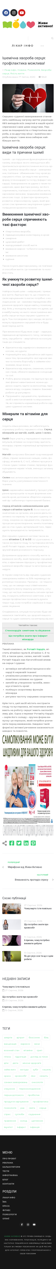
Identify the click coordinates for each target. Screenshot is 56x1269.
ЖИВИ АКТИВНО (12, 1236)
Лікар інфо (10, 70)
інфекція (35, 1127)
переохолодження (29, 1088)
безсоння (34, 1037)
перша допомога (13, 1095)
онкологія (37, 1082)
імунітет (8, 1127)
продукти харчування (16, 1101)
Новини (21, 70)
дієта (15, 1063)
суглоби (19, 1114)
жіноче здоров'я (32, 1063)
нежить (44, 1075)
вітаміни (28, 1050)
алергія (8, 1037)
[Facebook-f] (22, 1224)
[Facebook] (5, 12)
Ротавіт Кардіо (36, 649)
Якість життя (17, 73)
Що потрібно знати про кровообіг (20, 997)
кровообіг (21, 1075)
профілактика (40, 1101)
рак (23, 1108)
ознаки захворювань (15, 1082)
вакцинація (10, 1043)
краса (7, 1075)
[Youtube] (21, 12)
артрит (20, 1037)
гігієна (7, 1056)
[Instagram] (13, 12)
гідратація (20, 1056)
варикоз (25, 1043)
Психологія (33, 70)
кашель (46, 1069)
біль (46, 1037)
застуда (24, 1069)
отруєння (9, 1088)
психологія (10, 1108)
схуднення (34, 1114)
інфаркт (21, 1127)
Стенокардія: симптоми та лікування (28, 630)
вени (37, 1043)
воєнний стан (11, 1050)
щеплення (37, 1120)
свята (32, 1108)
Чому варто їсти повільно (38, 908)
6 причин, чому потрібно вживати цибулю (24, 1007)
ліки (33, 1075)
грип (39, 1050)
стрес (7, 1114)
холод (23, 1120)
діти (6, 1063)
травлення (10, 1120)
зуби (35, 1069)
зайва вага (10, 1069)
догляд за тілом (39, 1056)
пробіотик (34, 1095)
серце (42, 1108)
